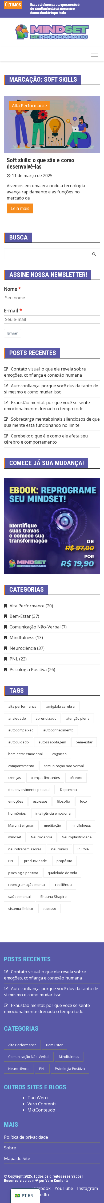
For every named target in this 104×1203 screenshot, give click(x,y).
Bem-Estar (20, 616)
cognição (59, 753)
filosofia (63, 801)
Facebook (41, 1188)
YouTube (64, 1188)
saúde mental (19, 896)
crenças (14, 777)
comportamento (21, 765)
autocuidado (18, 742)
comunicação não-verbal (64, 765)
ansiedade (17, 718)
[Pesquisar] (94, 254)
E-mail (11, 310)
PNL (14, 659)
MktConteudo (41, 1110)
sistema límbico (20, 908)
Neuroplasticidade (77, 837)
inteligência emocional (53, 813)
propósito (64, 860)
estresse (40, 801)
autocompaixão (21, 730)
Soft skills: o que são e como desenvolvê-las (40, 163)
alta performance (22, 706)
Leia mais (20, 208)
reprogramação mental (27, 884)
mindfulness (81, 825)
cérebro (76, 777)
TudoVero (37, 1098)
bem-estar (84, 742)
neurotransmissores (25, 849)
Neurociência (23, 648)
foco (83, 801)
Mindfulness (22, 637)
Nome (10, 289)
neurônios (59, 849)
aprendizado (46, 718)
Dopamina (68, 789)
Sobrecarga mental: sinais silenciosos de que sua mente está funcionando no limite (52, 422)
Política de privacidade (26, 1137)
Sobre (10, 1148)
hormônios (17, 813)
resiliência (63, 884)
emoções (15, 801)
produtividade (35, 860)
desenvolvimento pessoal (29, 789)
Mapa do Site (17, 1158)
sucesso (49, 908)
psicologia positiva (23, 872)
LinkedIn (40, 1194)
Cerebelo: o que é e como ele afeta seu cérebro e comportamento (46, 439)
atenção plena (78, 718)
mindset (14, 837)
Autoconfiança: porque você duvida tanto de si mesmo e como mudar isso (53, 8)
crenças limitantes (45, 777)
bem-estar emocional (25, 753)
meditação (52, 825)
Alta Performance (29, 106)
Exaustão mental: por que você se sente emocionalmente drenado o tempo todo (47, 406)
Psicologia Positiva (28, 669)
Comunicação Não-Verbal (35, 627)
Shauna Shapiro (53, 896)
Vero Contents (42, 1104)
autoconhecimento (58, 730)
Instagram (87, 1188)
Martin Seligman (21, 825)
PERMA (83, 849)
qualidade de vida (62, 872)
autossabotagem (52, 742)
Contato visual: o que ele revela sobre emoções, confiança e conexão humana (45, 372)
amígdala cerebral (60, 706)
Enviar (12, 333)
